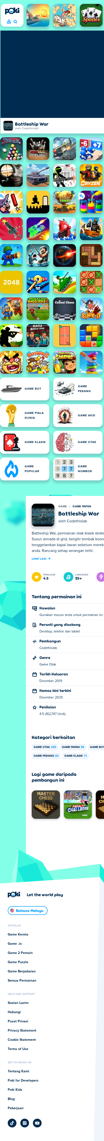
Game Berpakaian (22, 971)
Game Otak (45, 747)
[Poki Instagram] (24, 1123)
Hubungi (14, 1012)
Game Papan (82, 506)
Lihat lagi (39, 558)
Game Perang (46, 756)
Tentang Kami (18, 1071)
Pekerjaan (15, 1108)
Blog (11, 1099)
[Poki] (12, 11)
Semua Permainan (22, 980)
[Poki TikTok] (12, 1123)
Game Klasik (75, 756)
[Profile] (9, 22)
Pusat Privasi (18, 1021)
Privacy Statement (22, 1030)
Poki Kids (15, 1090)
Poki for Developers (23, 1080)
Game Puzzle (18, 962)
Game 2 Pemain (20, 953)
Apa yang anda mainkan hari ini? (15, 22)
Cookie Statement (22, 1040)
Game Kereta (18, 934)
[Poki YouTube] (37, 1123)
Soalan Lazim (18, 1003)
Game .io (15, 943)
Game (62, 506)
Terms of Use (18, 1049)
